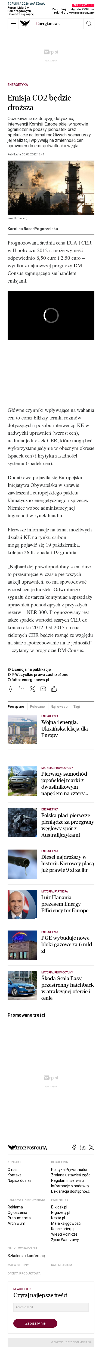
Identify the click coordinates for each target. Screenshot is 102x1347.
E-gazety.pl (60, 1212)
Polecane (37, 707)
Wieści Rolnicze (64, 1234)
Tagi (76, 707)
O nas (12, 1169)
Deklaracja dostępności (71, 1191)
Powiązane (16, 707)
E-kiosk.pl (59, 1207)
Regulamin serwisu (67, 1180)
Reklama (15, 1207)
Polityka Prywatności (69, 1169)
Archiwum (16, 1223)
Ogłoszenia (17, 1212)
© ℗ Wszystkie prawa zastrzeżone (38, 674)
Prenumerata (19, 1218)
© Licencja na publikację (29, 669)
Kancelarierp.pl (63, 1229)
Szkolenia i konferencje (28, 1256)
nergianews (48, 23)
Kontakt (14, 1175)
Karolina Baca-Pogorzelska (33, 229)
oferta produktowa (24, 1273)
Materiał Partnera (54, 891)
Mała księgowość (66, 1223)
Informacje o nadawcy (70, 1186)
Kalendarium (61, 1265)
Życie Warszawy (65, 1240)
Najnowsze (59, 707)
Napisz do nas (20, 1180)
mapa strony (18, 1265)
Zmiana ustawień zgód (71, 1175)
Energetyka (18, 85)
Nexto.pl (58, 1218)
